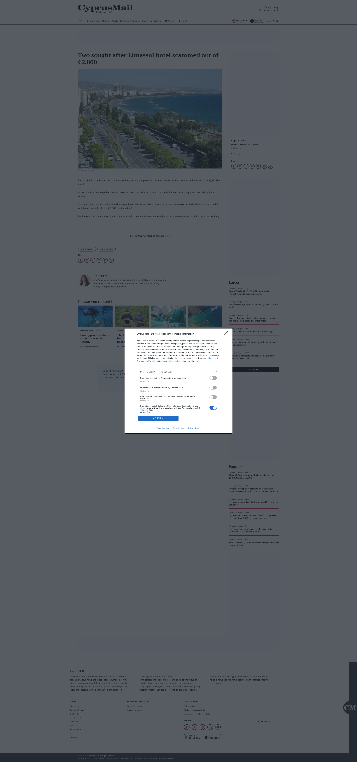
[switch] (213, 378)
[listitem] (178, 371)
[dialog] (178, 381)
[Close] (226, 334)
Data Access (178, 428)
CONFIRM (158, 418)
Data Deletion (163, 428)
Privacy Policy (194, 428)
